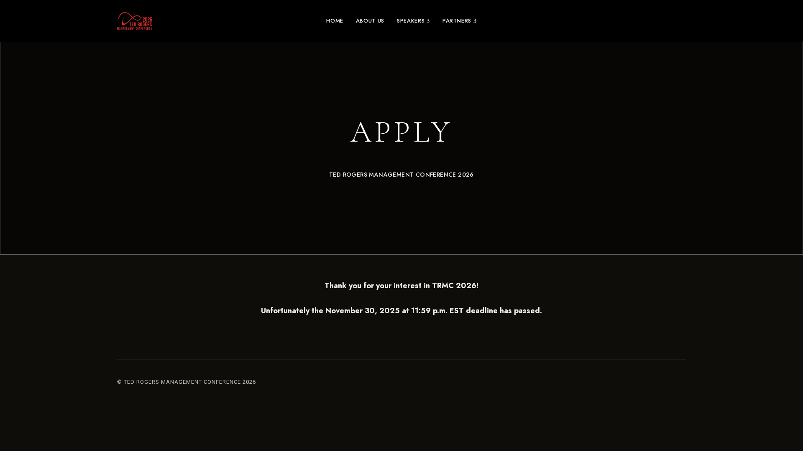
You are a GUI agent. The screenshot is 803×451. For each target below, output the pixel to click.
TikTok (683, 384)
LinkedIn (654, 384)
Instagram (668, 384)
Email (639, 384)
